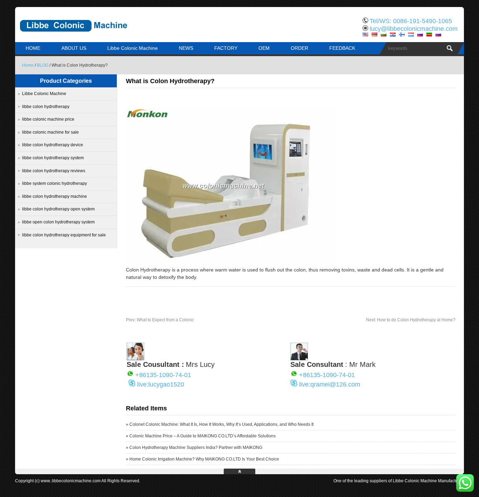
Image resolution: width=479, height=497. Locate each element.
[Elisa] (135, 358)
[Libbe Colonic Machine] (89, 37)
